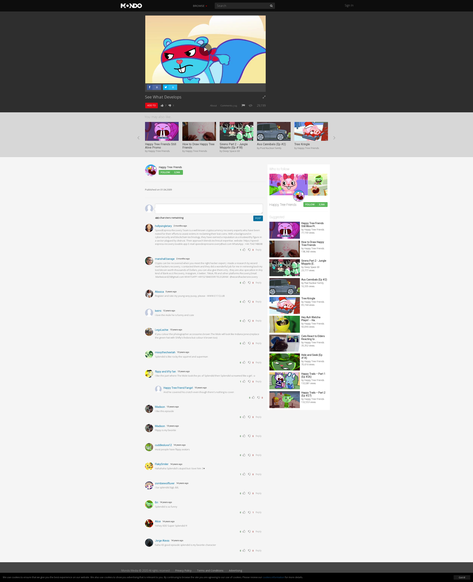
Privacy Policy (183, 570)
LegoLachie (161, 329)
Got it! (462, 577)
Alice (158, 521)
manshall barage (165, 258)
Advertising (235, 570)
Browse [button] (199, 6)
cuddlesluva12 (163, 445)
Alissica (159, 291)
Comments (228, 105)
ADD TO (151, 105)
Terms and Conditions (210, 570)
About (213, 105)
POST (258, 218)
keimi (158, 310)
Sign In (349, 5)
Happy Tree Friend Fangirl (178, 387)
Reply (258, 249)
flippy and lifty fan (165, 371)
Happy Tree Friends (170, 167)
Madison (160, 406)
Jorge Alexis (162, 540)
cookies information (273, 577)
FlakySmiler (162, 464)
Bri (156, 502)
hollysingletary (163, 225)
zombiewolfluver (165, 483)
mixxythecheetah (165, 352)
